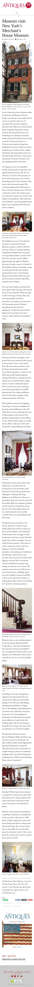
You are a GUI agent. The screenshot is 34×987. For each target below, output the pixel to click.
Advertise (27, 971)
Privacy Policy (9, 972)
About (5, 971)
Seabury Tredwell (16, 906)
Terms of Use (17, 973)
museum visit (6, 906)
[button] (17, 13)
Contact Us (12, 971)
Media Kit (20, 971)
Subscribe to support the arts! (13, 959)
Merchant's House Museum (23, 903)
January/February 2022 (8, 903)
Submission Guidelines (22, 972)
